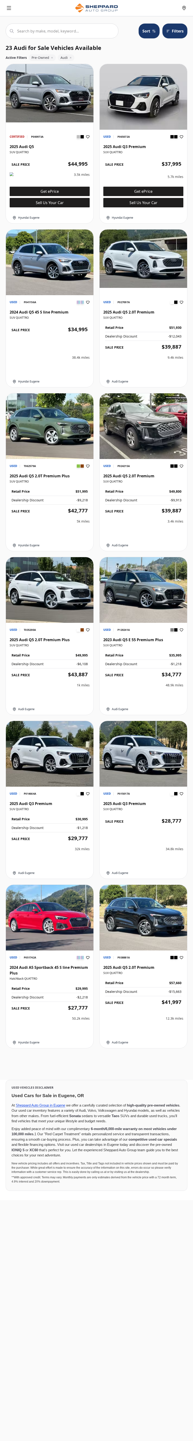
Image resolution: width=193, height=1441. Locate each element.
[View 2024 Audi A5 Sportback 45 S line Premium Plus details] (49, 917)
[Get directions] (184, 8)
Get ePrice (49, 191)
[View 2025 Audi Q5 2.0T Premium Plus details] (49, 426)
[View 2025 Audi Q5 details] (49, 93)
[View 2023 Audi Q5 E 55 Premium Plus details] (143, 590)
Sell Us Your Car (50, 202)
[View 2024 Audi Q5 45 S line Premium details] (49, 262)
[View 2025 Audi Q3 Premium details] (143, 97)
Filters (178, 31)
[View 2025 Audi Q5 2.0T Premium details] (143, 258)
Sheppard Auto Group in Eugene (40, 1105)
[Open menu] (9, 8)
